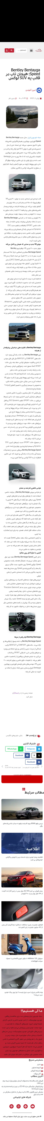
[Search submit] (11, 50)
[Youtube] (33, 1106)
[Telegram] (25, 1106)
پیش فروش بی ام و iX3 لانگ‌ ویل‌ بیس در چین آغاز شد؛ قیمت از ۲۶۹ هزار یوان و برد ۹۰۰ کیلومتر (22, 892)
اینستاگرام (15, 693)
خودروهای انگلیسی (12, 735)
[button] (31, 50)
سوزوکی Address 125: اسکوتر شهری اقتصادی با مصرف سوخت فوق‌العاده (24, 960)
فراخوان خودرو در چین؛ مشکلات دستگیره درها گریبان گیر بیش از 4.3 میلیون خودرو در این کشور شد (22, 926)
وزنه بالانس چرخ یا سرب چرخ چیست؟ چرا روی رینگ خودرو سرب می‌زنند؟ (24, 993)
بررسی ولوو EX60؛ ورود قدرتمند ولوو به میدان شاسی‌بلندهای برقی (23, 825)
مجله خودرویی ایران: (34, 137)
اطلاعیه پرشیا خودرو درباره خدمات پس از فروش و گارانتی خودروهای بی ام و (24, 858)
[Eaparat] (11, 1106)
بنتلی (20, 735)
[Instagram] (18, 1106)
